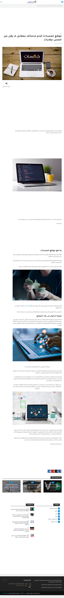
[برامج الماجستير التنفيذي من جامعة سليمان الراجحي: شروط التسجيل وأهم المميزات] (32, 514)
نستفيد (24, 593)
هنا (25, 367)
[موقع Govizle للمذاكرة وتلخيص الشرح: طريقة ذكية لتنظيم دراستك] (32, 509)
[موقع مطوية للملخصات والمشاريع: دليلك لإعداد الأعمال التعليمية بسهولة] (32, 521)
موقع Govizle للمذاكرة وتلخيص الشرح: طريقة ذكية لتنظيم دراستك (52, 486)
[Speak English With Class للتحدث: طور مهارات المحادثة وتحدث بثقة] (32, 535)
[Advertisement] (32, 21)
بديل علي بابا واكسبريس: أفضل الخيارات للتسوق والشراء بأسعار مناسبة (21, 530)
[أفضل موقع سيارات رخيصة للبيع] (28, 586)
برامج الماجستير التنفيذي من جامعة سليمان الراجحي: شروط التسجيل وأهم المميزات (32, 486)
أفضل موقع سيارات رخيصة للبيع (16, 583)
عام (61, 33)
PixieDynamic (6, 593)
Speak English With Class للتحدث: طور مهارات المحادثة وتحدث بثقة (20, 536)
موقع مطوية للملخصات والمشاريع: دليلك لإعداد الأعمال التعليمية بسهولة (11, 486)
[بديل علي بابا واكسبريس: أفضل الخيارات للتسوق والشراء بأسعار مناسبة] (32, 528)
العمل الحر (26, 306)
